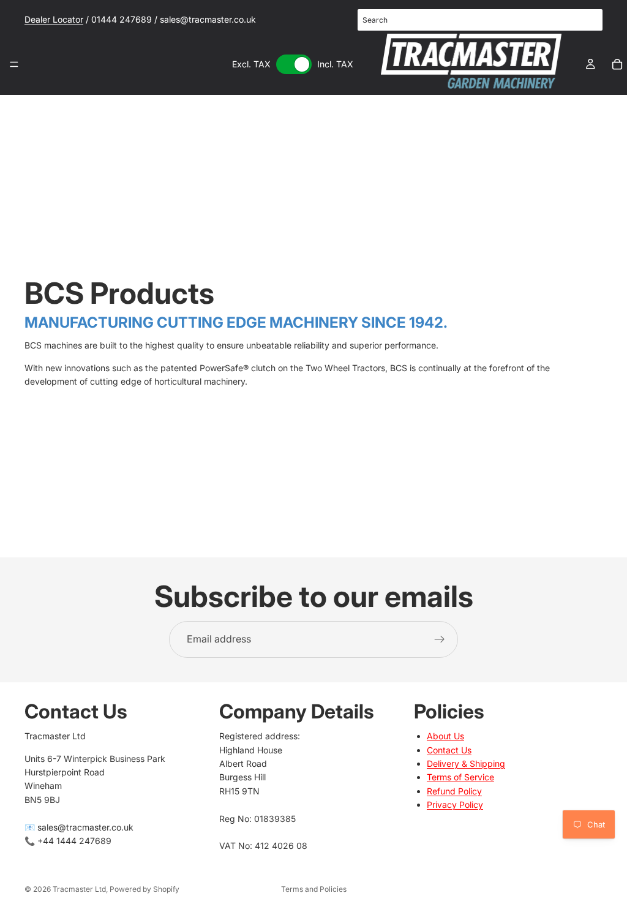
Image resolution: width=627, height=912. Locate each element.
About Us (445, 736)
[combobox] (480, 20)
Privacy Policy (455, 804)
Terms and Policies (314, 889)
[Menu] (14, 64)
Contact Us (449, 749)
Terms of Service (460, 777)
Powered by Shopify (144, 889)
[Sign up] (439, 639)
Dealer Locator (53, 19)
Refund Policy (454, 790)
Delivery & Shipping (466, 763)
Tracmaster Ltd (79, 889)
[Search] (587, 20)
